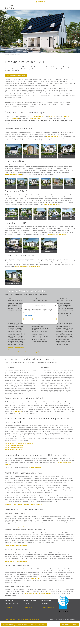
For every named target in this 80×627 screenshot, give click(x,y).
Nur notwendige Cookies (38, 319)
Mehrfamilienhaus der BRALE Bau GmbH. (27, 266)
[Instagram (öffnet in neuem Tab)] (38, 2)
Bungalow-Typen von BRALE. (51, 204)
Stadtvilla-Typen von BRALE (13, 174)
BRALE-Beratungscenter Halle (14, 447)
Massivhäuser (13, 54)
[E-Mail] (67, 611)
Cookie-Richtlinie (32, 321)
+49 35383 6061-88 (10, 606)
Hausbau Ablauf (17, 411)
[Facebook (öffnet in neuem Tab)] (36, 2)
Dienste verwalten (28, 315)
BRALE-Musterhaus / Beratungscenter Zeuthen (19, 443)
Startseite (7, 54)
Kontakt (7, 619)
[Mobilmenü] (74, 6)
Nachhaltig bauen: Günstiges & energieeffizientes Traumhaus (23, 504)
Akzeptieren (27, 319)
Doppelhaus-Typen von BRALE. (57, 234)
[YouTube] (65, 611)
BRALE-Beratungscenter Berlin (14, 445)
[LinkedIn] (63, 611)
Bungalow (66, 116)
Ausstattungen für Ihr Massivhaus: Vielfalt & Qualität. (25, 352)
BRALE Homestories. (35, 467)
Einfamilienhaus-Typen (53, 136)
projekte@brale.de (27, 607)
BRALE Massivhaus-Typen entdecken (16, 527)
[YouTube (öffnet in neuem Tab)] (42, 2)
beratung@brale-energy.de (47, 607)
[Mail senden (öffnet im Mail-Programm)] (44, 2)
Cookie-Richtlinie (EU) (33, 619)
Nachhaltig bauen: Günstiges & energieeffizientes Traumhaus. (16, 347)
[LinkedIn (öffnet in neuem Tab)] (40, 2)
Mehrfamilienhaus (35, 118)
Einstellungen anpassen (51, 319)
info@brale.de (8, 607)
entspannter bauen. (36, 578)
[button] (55, 305)
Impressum (49, 321)
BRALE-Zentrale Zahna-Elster (13, 449)
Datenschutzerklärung (41, 321)
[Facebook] (59, 611)
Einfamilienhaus (39, 116)
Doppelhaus (15, 118)
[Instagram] (61, 611)
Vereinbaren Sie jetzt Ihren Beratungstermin (38, 593)
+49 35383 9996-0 (46, 606)
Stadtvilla (52, 116)
